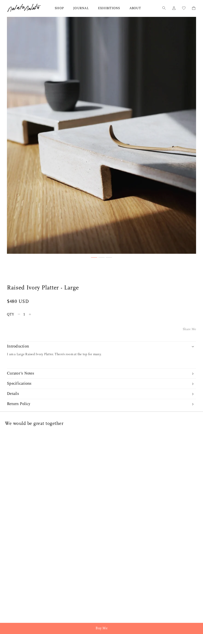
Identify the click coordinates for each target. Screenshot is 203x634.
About (135, 8)
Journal (81, 8)
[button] (94, 257)
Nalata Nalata (24, 8)
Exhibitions (109, 8)
